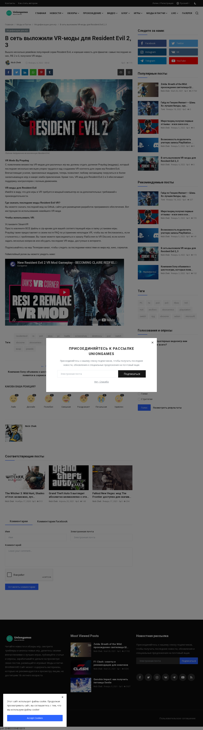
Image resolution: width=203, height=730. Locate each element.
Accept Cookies (35, 718)
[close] (62, 697)
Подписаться (132, 374)
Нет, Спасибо (101, 381)
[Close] (152, 342)
